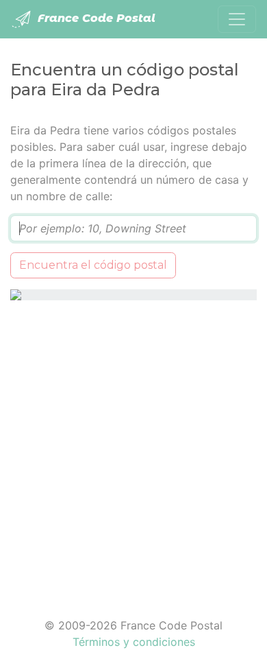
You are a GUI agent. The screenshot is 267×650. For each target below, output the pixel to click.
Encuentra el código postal (93, 265)
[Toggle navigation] (237, 19)
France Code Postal (94, 18)
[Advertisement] (133, 450)
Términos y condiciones (134, 642)
